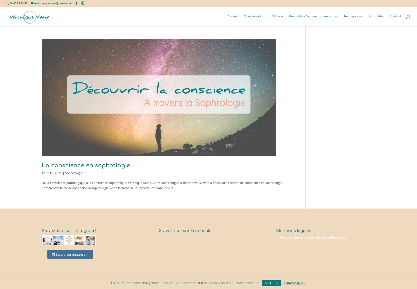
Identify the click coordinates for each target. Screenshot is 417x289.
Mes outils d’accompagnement (311, 16)
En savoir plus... (294, 283)
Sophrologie (73, 173)
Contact (395, 16)
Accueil (233, 16)
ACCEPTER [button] (271, 283)
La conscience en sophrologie (86, 165)
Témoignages (353, 16)
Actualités (376, 16)
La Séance (275, 16)
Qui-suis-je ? (252, 16)
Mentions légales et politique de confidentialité (312, 237)
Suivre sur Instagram (71, 254)
